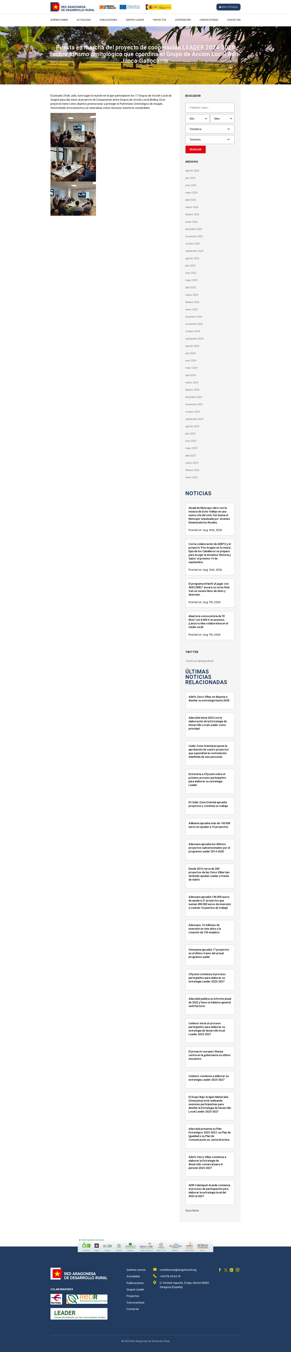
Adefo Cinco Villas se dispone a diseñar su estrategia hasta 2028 (209, 698)
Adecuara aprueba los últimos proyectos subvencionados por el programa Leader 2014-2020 (209, 848)
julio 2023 (190, 433)
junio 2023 (190, 440)
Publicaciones (108, 19)
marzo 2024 (191, 382)
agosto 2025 (192, 258)
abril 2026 (190, 199)
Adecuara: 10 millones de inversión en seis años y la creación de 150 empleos (205, 928)
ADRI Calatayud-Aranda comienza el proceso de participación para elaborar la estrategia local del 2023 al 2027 (209, 1191)
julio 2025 (190, 265)
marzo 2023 (191, 462)
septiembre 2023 (194, 419)
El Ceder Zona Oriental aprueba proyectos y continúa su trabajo (208, 804)
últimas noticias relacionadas (206, 677)
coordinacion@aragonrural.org (178, 1269)
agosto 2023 (192, 426)
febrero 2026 (192, 214)
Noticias (198, 493)
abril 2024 (190, 375)
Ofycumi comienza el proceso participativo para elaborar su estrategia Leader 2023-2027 (207, 978)
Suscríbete (192, 1210)
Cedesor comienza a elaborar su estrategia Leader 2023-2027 (209, 1077)
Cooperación (183, 19)
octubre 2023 (192, 411)
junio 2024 (190, 360)
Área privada (229, 7)
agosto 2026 (192, 170)
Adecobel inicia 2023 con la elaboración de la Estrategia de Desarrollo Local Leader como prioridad (208, 723)
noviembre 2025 (194, 236)
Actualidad (84, 19)
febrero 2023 (192, 470)
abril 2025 (190, 287)
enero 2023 (191, 477)
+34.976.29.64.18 (170, 1276)
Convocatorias (209, 19)
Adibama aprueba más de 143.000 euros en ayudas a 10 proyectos (209, 825)
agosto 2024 (192, 346)
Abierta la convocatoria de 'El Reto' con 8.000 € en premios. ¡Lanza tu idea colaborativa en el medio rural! (208, 622)
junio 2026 (190, 185)
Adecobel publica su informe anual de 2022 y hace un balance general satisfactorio (210, 1002)
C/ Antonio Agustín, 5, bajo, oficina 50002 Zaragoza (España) (184, 1285)
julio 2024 (190, 353)
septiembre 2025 (194, 251)
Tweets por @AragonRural (199, 661)
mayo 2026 (191, 192)
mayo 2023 (191, 448)
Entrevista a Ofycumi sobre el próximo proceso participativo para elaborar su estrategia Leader (207, 779)
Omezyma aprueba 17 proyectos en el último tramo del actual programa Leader (209, 953)
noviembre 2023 (194, 404)
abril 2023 (190, 455)
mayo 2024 (191, 367)
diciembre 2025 (193, 229)
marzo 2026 (191, 207)
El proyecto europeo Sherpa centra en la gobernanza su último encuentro (210, 1055)
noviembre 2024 (194, 324)
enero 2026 (191, 221)
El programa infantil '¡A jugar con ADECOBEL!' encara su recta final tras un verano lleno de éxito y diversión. (209, 589)
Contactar (234, 19)
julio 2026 (190, 178)
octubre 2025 (192, 243)
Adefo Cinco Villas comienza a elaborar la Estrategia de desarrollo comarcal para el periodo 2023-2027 (207, 1162)
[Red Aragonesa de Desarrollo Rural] (72, 10)
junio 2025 (190, 272)
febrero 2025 (192, 302)
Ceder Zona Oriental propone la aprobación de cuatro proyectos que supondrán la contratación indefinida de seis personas (209, 751)
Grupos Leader (135, 19)
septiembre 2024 (194, 338)
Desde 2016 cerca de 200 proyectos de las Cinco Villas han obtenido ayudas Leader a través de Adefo (209, 874)
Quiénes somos (59, 19)
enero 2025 (191, 309)
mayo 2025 (191, 280)
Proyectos (159, 19)
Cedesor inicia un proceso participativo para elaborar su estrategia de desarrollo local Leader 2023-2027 (207, 1029)
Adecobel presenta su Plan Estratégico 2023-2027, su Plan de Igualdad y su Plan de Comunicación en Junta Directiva (210, 1134)
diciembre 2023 (193, 397)
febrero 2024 (192, 389)
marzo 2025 (191, 294)
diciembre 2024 (193, 316)
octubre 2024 (192, 331)
